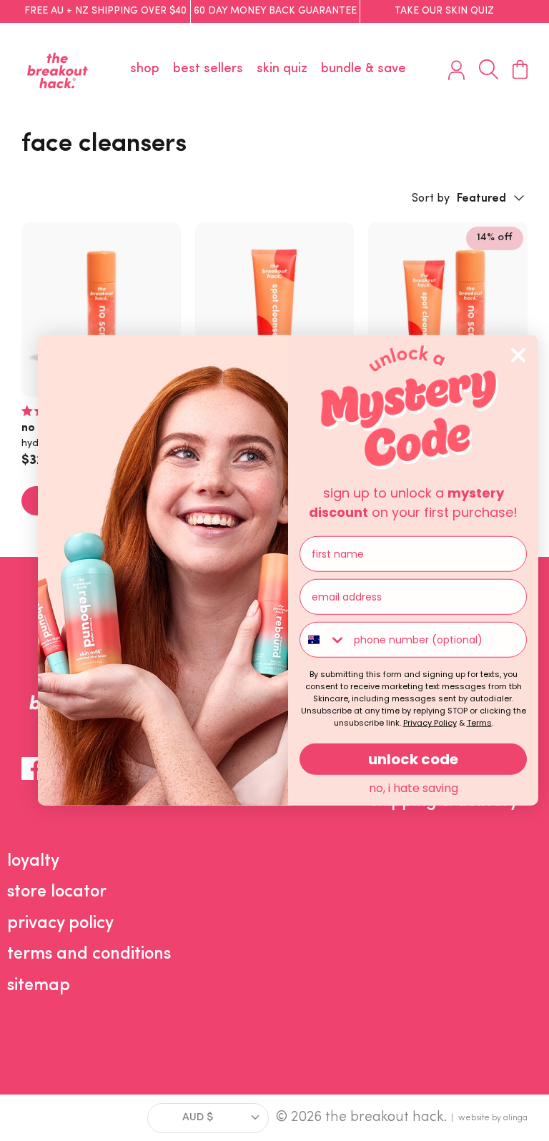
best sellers (208, 69)
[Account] (456, 70)
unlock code (413, 759)
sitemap (38, 985)
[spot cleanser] (275, 309)
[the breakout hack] (57, 70)
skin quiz (282, 69)
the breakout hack (384, 1117)
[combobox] (323, 640)
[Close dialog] (518, 355)
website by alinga (493, 1118)
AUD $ (197, 1117)
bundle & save (363, 69)
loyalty (33, 861)
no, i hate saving (413, 788)
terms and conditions (89, 954)
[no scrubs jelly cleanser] (101, 309)
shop (144, 69)
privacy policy (60, 923)
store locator (57, 892)
